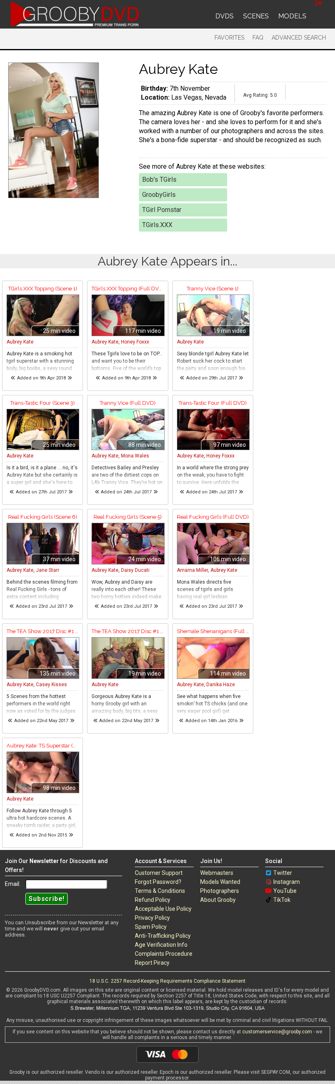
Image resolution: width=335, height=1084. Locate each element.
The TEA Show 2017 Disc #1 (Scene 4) (127, 631)
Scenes (256, 16)
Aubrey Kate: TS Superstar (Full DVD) (42, 746)
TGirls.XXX (157, 225)
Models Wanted (220, 882)
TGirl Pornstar (161, 210)
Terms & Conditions (160, 891)
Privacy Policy (152, 917)
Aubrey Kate (20, 342)
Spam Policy (151, 926)
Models (292, 16)
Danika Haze (220, 684)
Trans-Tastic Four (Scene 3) (42, 403)
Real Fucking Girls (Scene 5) (128, 517)
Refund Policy (152, 900)
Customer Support (159, 873)
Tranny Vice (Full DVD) (128, 403)
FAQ (258, 37)
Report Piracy (152, 962)
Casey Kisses (51, 684)
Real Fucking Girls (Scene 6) (42, 517)
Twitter (282, 873)
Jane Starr (47, 570)
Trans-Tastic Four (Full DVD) (213, 403)
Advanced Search (299, 37)
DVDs (224, 16)
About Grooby (218, 900)
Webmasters (216, 873)
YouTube (285, 891)
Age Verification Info (161, 944)
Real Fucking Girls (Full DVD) (213, 517)
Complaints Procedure (163, 953)
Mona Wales (135, 456)
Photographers (219, 891)
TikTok (281, 900)
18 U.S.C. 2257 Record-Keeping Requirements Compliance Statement (167, 981)
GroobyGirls (159, 195)
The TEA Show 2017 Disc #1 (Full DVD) (42, 631)
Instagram (286, 882)
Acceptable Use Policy (163, 909)
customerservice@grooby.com (277, 1032)
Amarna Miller (192, 570)
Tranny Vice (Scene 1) (213, 288)
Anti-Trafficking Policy (163, 935)
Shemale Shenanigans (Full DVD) (213, 631)
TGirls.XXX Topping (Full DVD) (127, 288)
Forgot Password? (158, 882)
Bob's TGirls (159, 179)
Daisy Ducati (135, 570)
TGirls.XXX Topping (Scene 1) (42, 288)
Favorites (229, 37)
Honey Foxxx (135, 342)
